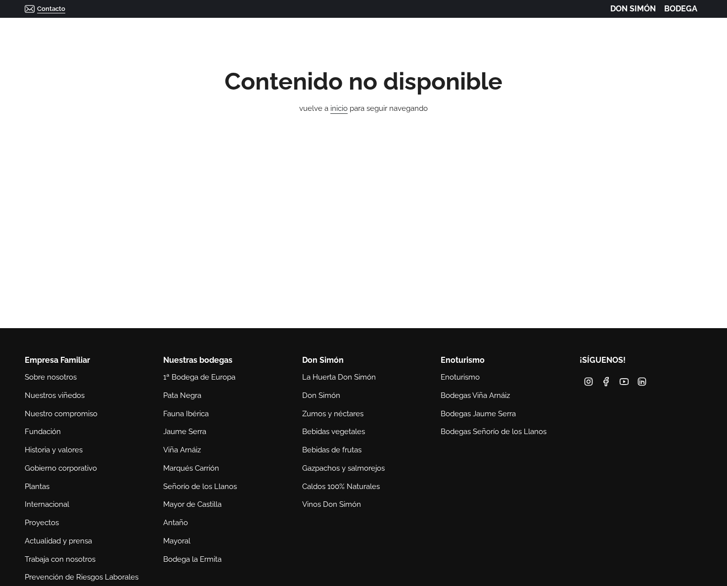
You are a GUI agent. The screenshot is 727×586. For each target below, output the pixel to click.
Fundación (43, 431)
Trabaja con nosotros (60, 559)
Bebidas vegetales (333, 431)
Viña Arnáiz (182, 449)
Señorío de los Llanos (200, 486)
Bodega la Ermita (192, 559)
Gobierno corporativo (61, 468)
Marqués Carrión (191, 468)
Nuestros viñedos (55, 395)
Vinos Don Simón (331, 504)
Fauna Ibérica (186, 413)
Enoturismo (460, 377)
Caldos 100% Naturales (341, 486)
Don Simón (321, 395)
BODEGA (680, 8)
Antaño (175, 522)
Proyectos (42, 522)
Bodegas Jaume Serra (478, 413)
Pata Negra (182, 395)
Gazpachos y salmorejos (343, 468)
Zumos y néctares (333, 413)
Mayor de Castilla (192, 504)
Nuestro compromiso (61, 413)
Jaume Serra (184, 431)
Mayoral (176, 541)
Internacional (47, 504)
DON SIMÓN (633, 8)
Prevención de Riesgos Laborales (81, 577)
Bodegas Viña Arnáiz (475, 395)
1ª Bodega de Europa (199, 377)
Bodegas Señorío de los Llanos (493, 431)
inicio (339, 108)
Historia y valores (54, 449)
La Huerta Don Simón (339, 377)
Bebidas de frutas (332, 449)
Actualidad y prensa (58, 541)
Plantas (37, 486)
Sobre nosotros (51, 377)
